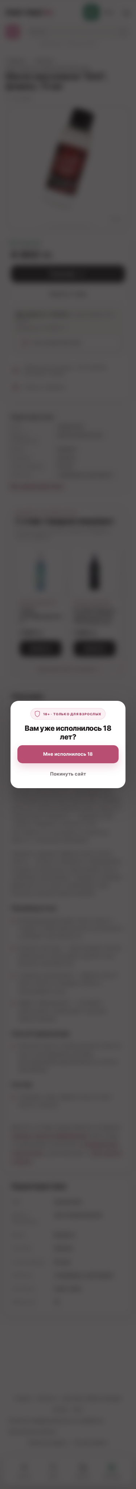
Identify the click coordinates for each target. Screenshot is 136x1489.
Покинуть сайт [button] (68, 774)
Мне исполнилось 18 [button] (68, 754)
